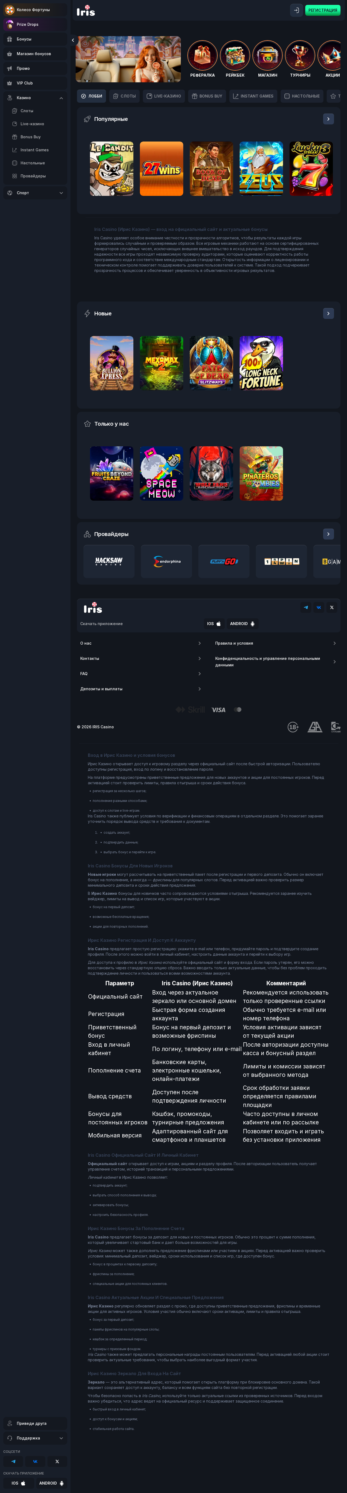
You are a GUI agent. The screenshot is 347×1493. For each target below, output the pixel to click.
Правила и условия (234, 643)
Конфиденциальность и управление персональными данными (267, 661)
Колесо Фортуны (33, 9)
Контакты (89, 658)
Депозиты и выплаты (101, 688)
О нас (85, 643)
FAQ (84, 673)
